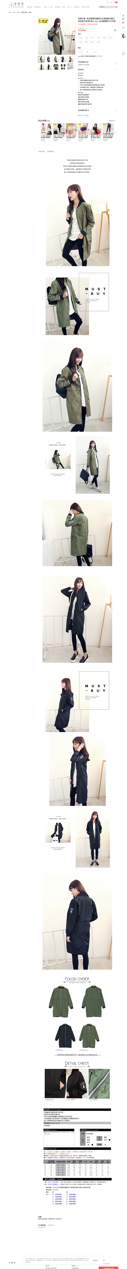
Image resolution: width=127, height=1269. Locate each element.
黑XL (80, 37)
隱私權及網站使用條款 (51, 1268)
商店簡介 (47, 1265)
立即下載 (99, 56)
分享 (81, 115)
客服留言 (74, 1265)
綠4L (92, 42)
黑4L (98, 37)
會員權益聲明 (75, 1268)
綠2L (80, 42)
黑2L (86, 37)
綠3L (86, 42)
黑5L (104, 37)
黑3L (92, 37)
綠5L (98, 42)
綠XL (110, 37)
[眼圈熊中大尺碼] (16, 5)
